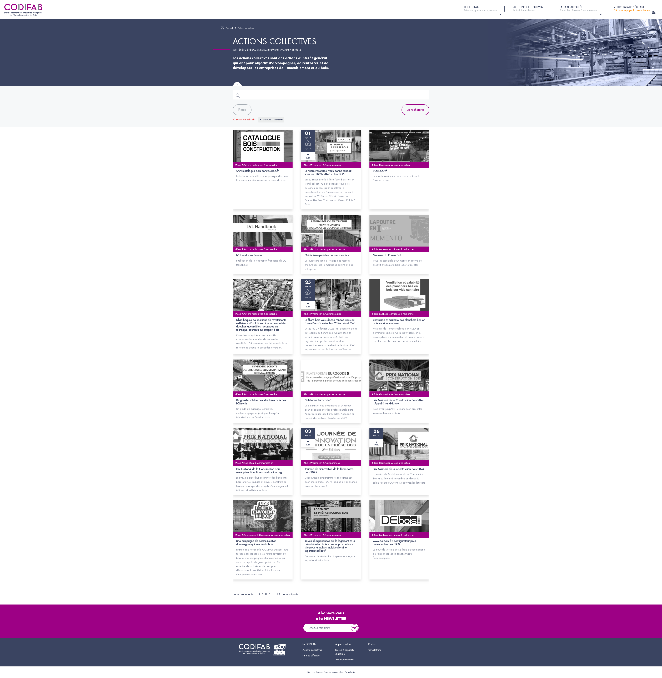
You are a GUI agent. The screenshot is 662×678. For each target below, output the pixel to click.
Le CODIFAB (309, 644)
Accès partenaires (344, 659)
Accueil (229, 28)
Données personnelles (333, 672)
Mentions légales (314, 672)
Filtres (242, 109)
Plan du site (350, 672)
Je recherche (415, 109)
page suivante (290, 594)
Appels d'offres (343, 644)
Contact (372, 644)
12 (278, 594)
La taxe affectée (311, 655)
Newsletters (374, 650)
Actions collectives (312, 650)
